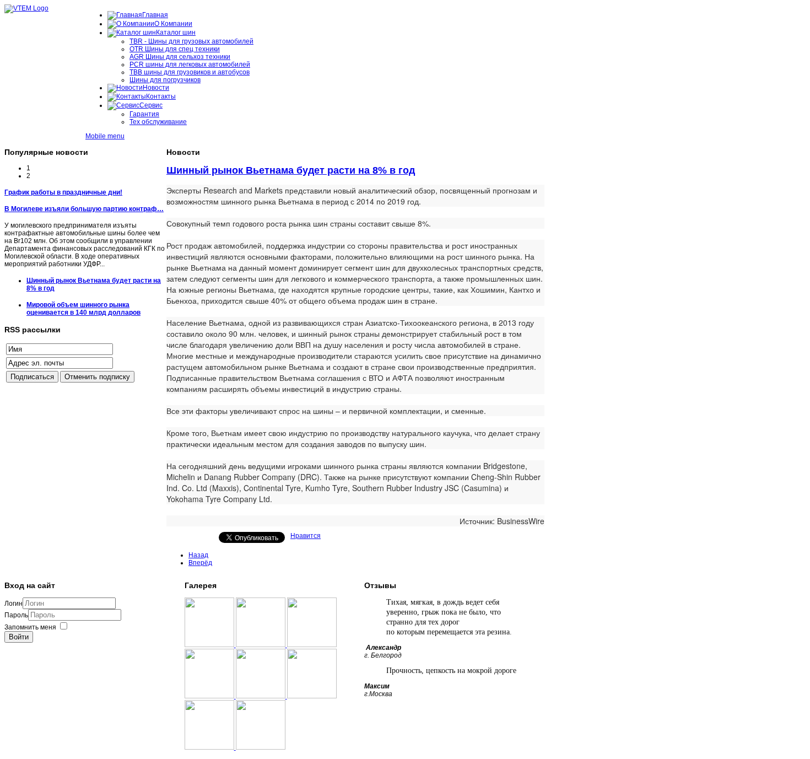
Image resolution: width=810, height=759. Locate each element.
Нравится (305, 536)
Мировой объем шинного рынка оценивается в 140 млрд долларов (83, 308)
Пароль (16, 615)
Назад (198, 555)
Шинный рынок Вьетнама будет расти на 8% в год (290, 170)
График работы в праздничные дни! (63, 192)
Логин (13, 603)
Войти (19, 637)
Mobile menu (105, 136)
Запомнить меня (30, 627)
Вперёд (200, 563)
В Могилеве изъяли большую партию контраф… (84, 209)
